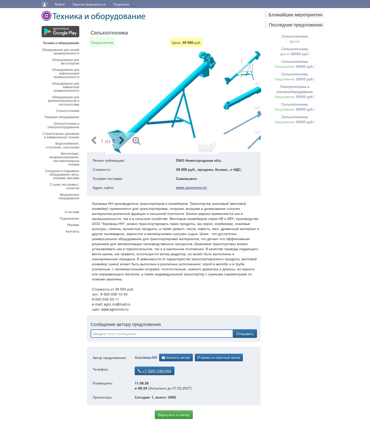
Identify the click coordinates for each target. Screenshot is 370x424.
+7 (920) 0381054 (156, 370)
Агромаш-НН (146, 356)
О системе (71, 212)
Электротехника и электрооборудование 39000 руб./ (295, 91)
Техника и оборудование (61, 43)
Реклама (73, 224)
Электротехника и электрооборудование (63, 125)
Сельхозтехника (67, 110)
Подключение (69, 218)
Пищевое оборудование (62, 117)
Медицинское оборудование (69, 196)
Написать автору (177, 357)
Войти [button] (60, 4)
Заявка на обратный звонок (220, 357)
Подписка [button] (121, 4)
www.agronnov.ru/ (191, 187)
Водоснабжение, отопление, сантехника (62, 145)
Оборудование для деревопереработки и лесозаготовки (63, 100)
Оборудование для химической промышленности (65, 87)
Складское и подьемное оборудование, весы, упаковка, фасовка (62, 174)
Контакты (72, 231)
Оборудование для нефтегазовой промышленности (65, 73)
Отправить (245, 333)
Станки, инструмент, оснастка (64, 186)
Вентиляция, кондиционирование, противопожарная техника (64, 158)
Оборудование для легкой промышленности (60, 51)
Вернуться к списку (174, 414)
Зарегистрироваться (89, 4)
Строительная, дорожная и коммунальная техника (61, 135)
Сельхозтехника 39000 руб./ (295, 51)
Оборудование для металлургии (65, 61)
